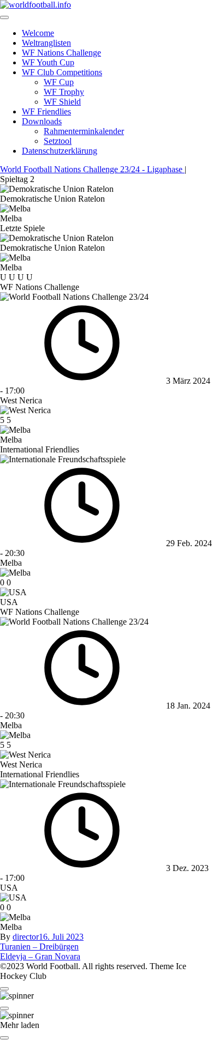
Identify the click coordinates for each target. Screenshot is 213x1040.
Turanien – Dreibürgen (39, 946)
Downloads (42, 121)
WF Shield (62, 101)
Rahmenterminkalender (84, 131)
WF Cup (59, 82)
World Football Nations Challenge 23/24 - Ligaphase (92, 169)
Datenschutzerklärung (59, 150)
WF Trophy (64, 91)
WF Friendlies (46, 111)
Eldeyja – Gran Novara (40, 956)
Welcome (38, 33)
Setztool (58, 141)
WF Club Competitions (62, 72)
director (26, 936)
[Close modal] (4, 988)
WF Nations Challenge (61, 52)
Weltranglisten (46, 42)
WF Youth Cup (48, 62)
